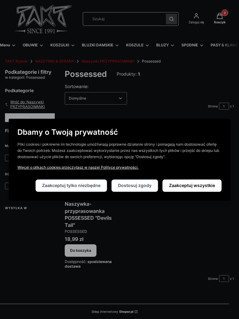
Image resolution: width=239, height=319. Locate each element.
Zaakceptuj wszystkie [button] (192, 185)
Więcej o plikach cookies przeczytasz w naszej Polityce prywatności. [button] (77, 167)
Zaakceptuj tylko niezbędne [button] (71, 185)
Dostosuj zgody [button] (135, 185)
